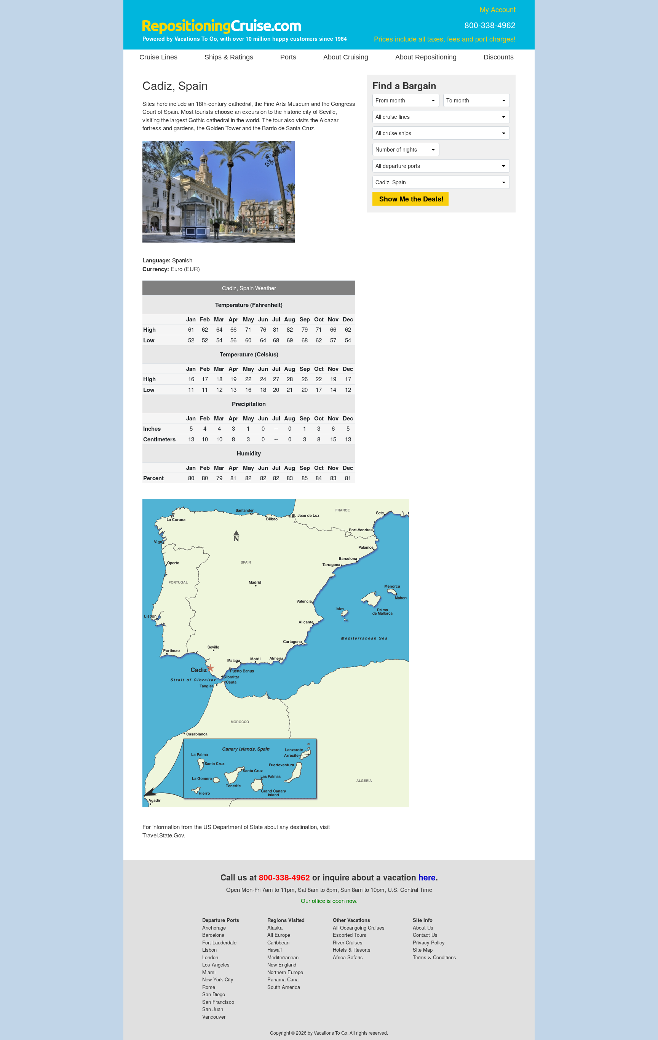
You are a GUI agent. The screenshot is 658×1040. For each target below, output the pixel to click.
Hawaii (274, 949)
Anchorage (214, 927)
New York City (217, 979)
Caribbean (278, 942)
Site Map (423, 949)
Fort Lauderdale (219, 942)
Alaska (275, 927)
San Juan (212, 1009)
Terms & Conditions (434, 957)
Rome (208, 986)
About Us (423, 927)
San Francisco (218, 1001)
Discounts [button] (499, 57)
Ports (288, 57)
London (210, 957)
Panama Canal (283, 979)
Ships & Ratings (228, 57)
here (427, 877)
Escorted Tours (349, 934)
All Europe (278, 934)
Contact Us (425, 934)
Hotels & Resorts (352, 949)
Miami (209, 972)
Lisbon (209, 949)
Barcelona (213, 934)
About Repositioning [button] (426, 57)
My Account (498, 9)
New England (281, 964)
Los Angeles (216, 964)
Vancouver (213, 1016)
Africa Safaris (348, 957)
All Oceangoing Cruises (359, 927)
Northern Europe (285, 972)
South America (283, 986)
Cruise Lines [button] (158, 57)
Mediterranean (283, 957)
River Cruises (348, 942)
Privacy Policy (429, 942)
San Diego (213, 994)
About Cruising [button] (345, 57)
